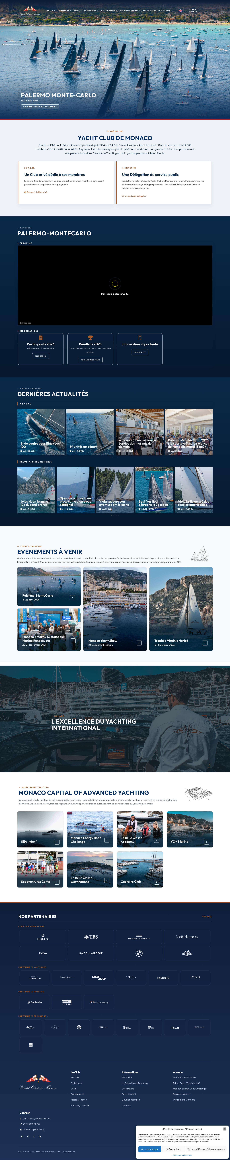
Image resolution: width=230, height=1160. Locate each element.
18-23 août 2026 (31, 599)
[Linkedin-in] (40, 1136)
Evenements (90, 10)
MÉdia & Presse (108, 10)
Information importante (140, 344)
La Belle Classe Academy (131, 840)
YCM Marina (179, 841)
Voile (76, 10)
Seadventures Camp (35, 882)
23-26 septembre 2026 (100, 644)
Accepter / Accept (149, 1149)
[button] (224, 1129)
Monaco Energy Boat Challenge (86, 840)
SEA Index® (29, 841)
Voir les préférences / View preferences (206, 1149)
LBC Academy (149, 10)
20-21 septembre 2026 (34, 644)
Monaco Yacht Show (102, 641)
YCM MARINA (164, 10)
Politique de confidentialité (182, 1155)
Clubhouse (63, 10)
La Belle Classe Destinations (81, 880)
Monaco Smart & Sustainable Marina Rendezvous (43, 639)
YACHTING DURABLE (129, 10)
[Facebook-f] (28, 1136)
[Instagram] (22, 1136)
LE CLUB (49, 10)
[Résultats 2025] (90, 337)
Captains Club (131, 882)
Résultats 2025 (90, 344)
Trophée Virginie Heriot (171, 641)
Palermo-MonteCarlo (37, 595)
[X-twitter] (34, 1136)
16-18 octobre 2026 (164, 644)
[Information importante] (139, 337)
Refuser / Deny (173, 1149)
